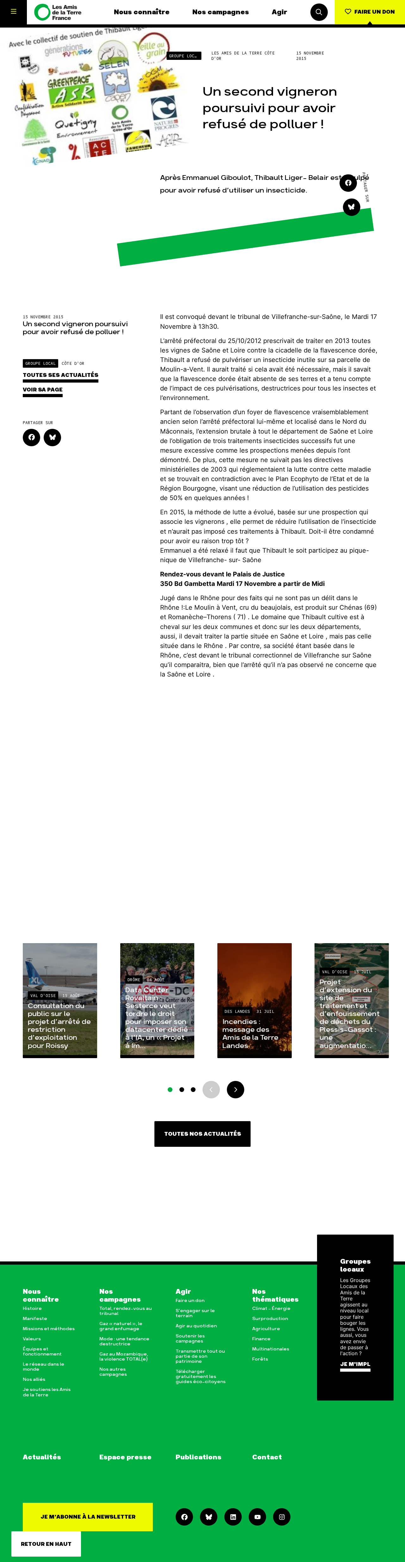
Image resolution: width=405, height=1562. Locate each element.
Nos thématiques (275, 1296)
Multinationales (270, 1349)
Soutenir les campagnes (190, 1339)
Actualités (42, 1457)
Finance (261, 1339)
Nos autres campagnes (113, 1372)
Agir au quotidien (196, 1326)
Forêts (260, 1359)
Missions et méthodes (49, 1328)
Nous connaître (142, 12)
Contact (267, 1457)
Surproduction (270, 1318)
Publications (198, 1457)
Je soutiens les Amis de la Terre (47, 1392)
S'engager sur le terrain (195, 1313)
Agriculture (266, 1328)
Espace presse (125, 1457)
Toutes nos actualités (202, 1134)
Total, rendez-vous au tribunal (125, 1311)
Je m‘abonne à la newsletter (87, 1517)
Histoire (32, 1308)
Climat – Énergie (271, 1308)
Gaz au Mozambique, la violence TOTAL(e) (123, 1357)
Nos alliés (34, 1379)
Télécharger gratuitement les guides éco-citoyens (201, 1376)
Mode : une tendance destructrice (124, 1342)
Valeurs (32, 1339)
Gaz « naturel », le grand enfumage (120, 1326)
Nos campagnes (220, 12)
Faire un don (190, 1300)
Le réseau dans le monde (43, 1367)
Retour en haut (46, 1544)
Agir (279, 12)
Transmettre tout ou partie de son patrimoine (200, 1356)
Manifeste (35, 1318)
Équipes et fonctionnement (42, 1352)
